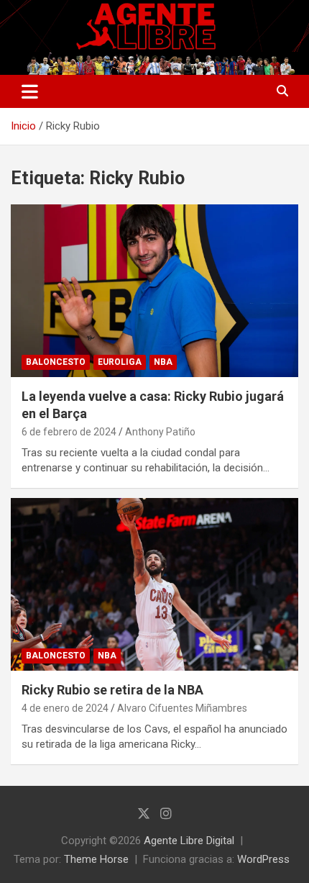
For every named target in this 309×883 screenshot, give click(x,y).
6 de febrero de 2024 (69, 432)
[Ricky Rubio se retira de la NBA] (154, 584)
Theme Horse (96, 859)
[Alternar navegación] (30, 91)
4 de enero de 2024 (65, 708)
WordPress (263, 859)
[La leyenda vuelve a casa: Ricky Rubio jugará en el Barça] (154, 290)
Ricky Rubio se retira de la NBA (112, 689)
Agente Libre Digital (189, 840)
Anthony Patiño (160, 432)
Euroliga (120, 362)
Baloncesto (56, 362)
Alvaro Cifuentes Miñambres (182, 708)
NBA (163, 362)
